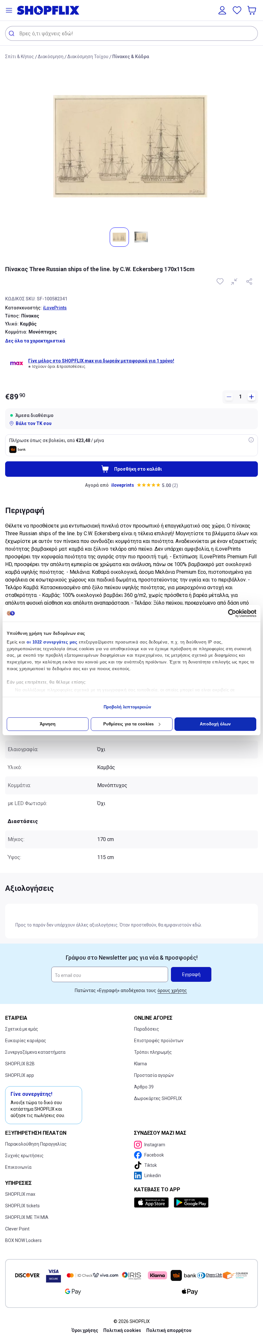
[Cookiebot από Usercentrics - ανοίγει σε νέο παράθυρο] (228, 613)
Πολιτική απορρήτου (168, 1330)
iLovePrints (55, 307)
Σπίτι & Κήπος (19, 56)
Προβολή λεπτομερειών (127, 707)
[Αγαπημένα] (237, 10)
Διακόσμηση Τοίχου (87, 56)
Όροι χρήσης (85, 1330)
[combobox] (131, 33)
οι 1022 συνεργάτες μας (52, 642)
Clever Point (17, 1228)
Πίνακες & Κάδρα (130, 56)
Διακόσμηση (51, 56)
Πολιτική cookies (122, 1330)
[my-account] (222, 10)
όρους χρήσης (172, 990)
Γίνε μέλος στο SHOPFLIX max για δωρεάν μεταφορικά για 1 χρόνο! (101, 360)
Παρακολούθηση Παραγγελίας (36, 1144)
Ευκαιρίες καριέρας (25, 1040)
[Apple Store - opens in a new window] (152, 1202)
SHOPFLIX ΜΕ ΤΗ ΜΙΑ (26, 1217)
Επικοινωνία (18, 1167)
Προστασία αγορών (154, 1075)
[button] (9, 10)
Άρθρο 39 (144, 1086)
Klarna (140, 1063)
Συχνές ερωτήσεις (24, 1155)
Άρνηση (48, 724)
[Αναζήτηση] (12, 33)
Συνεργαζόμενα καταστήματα (35, 1052)
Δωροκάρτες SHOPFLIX (158, 1098)
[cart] (252, 10)
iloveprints (122, 485)
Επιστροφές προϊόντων (158, 1040)
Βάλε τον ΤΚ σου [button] (34, 423)
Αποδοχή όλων (215, 724)
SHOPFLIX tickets (22, 1205)
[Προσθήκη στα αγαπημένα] (220, 281)
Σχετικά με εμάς (21, 1029)
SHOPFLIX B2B (20, 1063)
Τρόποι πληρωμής (153, 1052)
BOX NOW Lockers (23, 1240)
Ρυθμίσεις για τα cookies (128, 724)
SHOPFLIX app (19, 1075)
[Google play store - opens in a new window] (191, 1202)
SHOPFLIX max (20, 1194)
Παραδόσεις (146, 1029)
